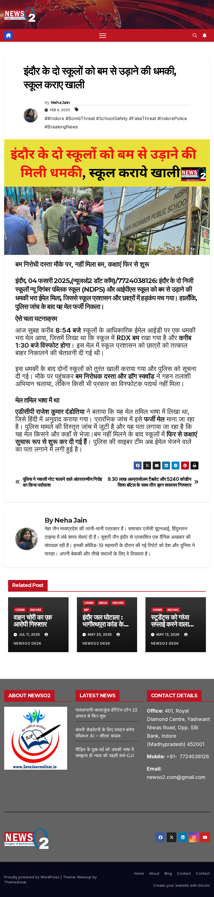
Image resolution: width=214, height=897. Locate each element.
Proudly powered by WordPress (32, 877)
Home (139, 873)
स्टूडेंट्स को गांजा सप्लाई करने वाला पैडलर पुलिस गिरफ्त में (174, 624)
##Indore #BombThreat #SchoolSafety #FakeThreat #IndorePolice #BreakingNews (116, 123)
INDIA (103, 602)
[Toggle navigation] (103, 35)
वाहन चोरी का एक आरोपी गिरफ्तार (33, 620)
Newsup (84, 877)
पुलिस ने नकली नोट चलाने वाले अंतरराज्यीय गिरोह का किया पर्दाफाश (62, 482)
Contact (184, 873)
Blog (168, 873)
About (154, 873)
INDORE (35, 609)
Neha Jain (60, 102)
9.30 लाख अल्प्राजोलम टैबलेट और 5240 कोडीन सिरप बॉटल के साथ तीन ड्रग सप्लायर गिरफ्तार (149, 482)
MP (86, 609)
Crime (20, 609)
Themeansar (15, 882)
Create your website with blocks (181, 885)
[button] (195, 35)
